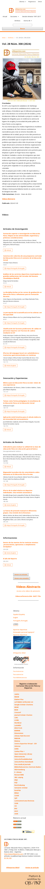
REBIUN (17, 738)
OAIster (17, 746)
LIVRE (16, 720)
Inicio (4, 38)
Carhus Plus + (19, 751)
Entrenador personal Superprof (23, 632)
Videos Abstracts (28, 587)
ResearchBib (19, 775)
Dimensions (18, 733)
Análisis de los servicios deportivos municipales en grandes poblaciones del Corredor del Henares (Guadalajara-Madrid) (22, 276)
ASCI (16, 811)
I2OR (16, 803)
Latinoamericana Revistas (24, 801)
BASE (16, 710)
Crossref (17, 712)
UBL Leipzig (18, 777)
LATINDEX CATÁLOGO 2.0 (23, 702)
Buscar (22, 28)
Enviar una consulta (22, 578)
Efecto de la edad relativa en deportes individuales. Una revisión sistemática (17, 491)
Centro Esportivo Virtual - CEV (25, 744)
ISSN (16, 814)
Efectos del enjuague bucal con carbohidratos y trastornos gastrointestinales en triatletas (21, 354)
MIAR (16, 707)
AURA (16, 749)
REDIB (16, 697)
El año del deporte (10, 559)
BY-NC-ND (7, 858)
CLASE (16, 796)
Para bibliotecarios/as (20, 677)
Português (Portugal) (20, 621)
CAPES (16, 694)
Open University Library (23, 754)
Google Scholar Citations (23, 705)
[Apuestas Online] (22, 649)
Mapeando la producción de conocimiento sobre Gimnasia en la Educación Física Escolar (21, 473)
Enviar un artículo (21, 574)
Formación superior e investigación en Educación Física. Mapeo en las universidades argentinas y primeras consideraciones (21, 236)
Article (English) (11, 366)
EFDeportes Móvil (19, 653)
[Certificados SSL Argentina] (28, 833)
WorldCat (17, 723)
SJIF (15, 798)
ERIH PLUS (18, 728)
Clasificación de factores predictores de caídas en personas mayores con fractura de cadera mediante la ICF (22, 331)
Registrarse (32, 1)
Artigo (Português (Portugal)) (15, 268)
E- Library (18, 772)
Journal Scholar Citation (23, 715)
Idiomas (22, 1)
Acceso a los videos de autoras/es (28, 591)
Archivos (17, 21)
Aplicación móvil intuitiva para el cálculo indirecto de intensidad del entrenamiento (22, 418)
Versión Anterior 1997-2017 (31, 16)
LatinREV (17, 725)
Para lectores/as (18, 671)
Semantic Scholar (21, 788)
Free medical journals (22, 764)
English (15, 618)
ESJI (15, 783)
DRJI (16, 780)
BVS (15, 809)
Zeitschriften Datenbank (23, 762)
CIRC (16, 718)
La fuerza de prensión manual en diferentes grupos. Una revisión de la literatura (20, 512)
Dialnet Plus (18, 699)
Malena (17, 741)
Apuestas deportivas (20, 630)
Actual (5, 16)
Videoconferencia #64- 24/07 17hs (28, 596)
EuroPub (17, 790)
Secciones (14, 16)
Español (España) (19, 614)
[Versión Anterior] (21, 665)
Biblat (16, 793)
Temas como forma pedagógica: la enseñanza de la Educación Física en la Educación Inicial (21, 402)
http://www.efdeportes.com (13, 854)
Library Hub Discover (22, 736)
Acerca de (27, 21)
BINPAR (17, 731)
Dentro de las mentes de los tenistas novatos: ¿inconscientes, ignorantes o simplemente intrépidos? (20, 545)
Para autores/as (18, 674)
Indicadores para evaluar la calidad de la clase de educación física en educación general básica (22, 449)
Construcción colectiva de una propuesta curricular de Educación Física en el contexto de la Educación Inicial (22, 258)
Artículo (8, 250)
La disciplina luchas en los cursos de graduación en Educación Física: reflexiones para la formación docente (22, 294)
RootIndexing (19, 785)
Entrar (40, 1)
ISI (15, 806)
